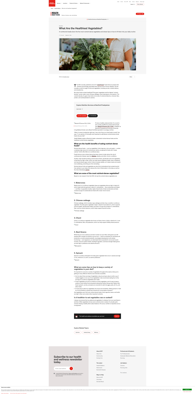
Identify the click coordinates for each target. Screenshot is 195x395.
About (118, 1)
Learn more (78, 109)
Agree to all (187, 389)
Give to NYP (126, 1)
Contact (133, 1)
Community (99, 356)
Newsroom (99, 367)
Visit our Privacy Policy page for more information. (18, 393)
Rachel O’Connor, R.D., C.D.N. (106, 126)
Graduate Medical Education (128, 356)
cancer (87, 170)
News (130, 1)
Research (137, 1)
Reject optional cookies (187, 391)
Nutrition (61, 25)
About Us (98, 353)
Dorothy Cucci (66, 76)
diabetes (94, 156)
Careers (121, 1)
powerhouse (100, 84)
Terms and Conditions (73, 373)
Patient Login (142, 1)
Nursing (122, 358)
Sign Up (117, 316)
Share (131, 76)
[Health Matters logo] (55, 14)
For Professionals (125, 353)
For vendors (123, 372)
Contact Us (99, 358)
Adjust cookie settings (5, 393)
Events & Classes (101, 370)
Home (52, 8)
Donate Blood (100, 381)
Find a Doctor (140, 4)
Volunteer (99, 379)
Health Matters (57, 8)
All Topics (139, 13)
